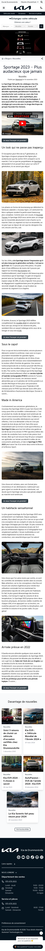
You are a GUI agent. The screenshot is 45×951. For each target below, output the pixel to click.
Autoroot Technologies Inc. (12, 932)
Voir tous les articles (22, 829)
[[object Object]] (42, 58)
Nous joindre (8, 872)
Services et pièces (35, 13)
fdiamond (18, 79)
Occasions (21, 13)
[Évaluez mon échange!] (41, 26)
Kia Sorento (22, 271)
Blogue (8, 58)
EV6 (19, 330)
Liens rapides (7, 864)
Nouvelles (17, 58)
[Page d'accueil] (3, 58)
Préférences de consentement (14, 923)
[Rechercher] (41, 2)
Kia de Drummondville (10, 2)
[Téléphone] (41, 8)
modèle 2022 (21, 323)
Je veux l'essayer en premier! (14, 140)
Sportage (37, 161)
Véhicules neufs (9, 13)
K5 (3, 527)
